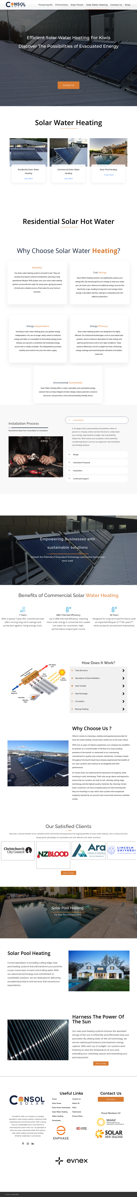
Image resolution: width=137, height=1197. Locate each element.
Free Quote (110, 1099)
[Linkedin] (32, 1143)
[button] (96, 420)
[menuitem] (45, 5)
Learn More (28, 178)
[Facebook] (23, 1143)
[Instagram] (27, 1143)
